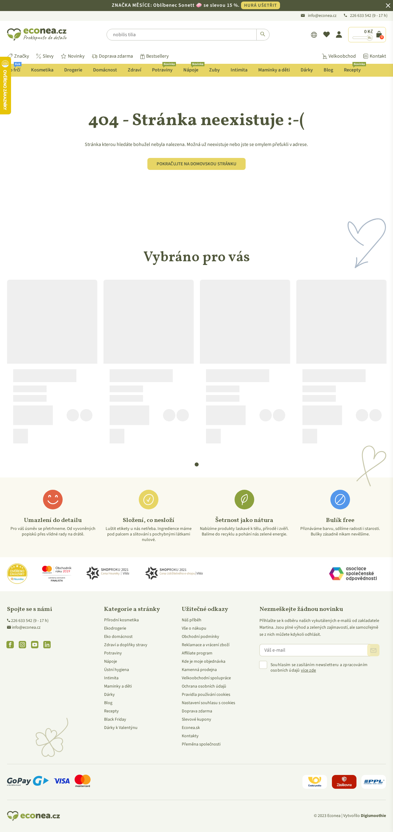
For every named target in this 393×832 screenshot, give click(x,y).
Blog (328, 70)
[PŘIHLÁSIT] (373, 650)
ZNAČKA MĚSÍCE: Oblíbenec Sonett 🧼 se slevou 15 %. (194, 5)
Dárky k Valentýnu (121, 728)
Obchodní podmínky (200, 637)
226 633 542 (361, 16)
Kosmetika (42, 70)
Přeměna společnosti (201, 744)
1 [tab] (197, 464)
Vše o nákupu (194, 628)
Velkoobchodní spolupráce (206, 678)
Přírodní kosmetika (121, 620)
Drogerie (73, 70)
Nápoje (193, 68)
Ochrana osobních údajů (204, 686)
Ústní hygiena (116, 670)
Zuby (214, 70)
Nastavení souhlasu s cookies (208, 703)
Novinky (76, 56)
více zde (308, 670)
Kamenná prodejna (199, 670)
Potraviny (163, 68)
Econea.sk (191, 728)
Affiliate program (197, 653)
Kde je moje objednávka (203, 661)
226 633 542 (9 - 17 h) (30, 621)
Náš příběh (191, 620)
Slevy (48, 56)
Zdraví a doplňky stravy (125, 645)
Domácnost (105, 70)
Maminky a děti (274, 70)
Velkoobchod (342, 56)
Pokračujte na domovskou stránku (196, 164)
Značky (21, 56)
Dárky (307, 70)
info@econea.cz (322, 16)
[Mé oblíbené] (326, 35)
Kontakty (190, 736)
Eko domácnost (118, 637)
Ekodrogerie (115, 628)
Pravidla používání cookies (206, 695)
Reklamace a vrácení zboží (205, 645)
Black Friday (115, 719)
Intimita (239, 70)
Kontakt (378, 56)
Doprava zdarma (116, 56)
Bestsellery (157, 56)
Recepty (354, 68)
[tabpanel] (52, 364)
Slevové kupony (196, 719)
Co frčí (13, 68)
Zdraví (134, 70)
